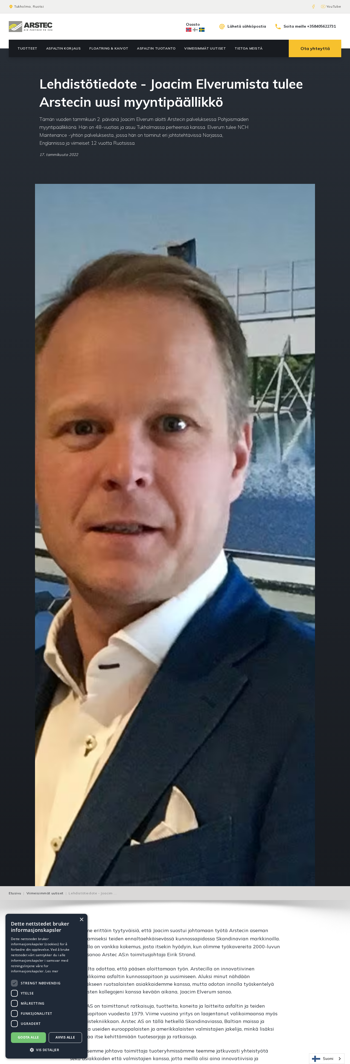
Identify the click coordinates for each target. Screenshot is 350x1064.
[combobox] (327, 1058)
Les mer (51, 971)
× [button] (81, 920)
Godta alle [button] (28, 1037)
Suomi (328, 1058)
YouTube (333, 6)
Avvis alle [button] (65, 1037)
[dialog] (46, 986)
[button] (46, 1049)
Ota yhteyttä (315, 48)
